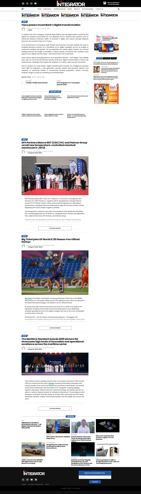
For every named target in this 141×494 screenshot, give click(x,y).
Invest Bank (41, 77)
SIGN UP (95, 482)
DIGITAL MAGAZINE (87, 9)
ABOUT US (77, 9)
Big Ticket (28, 298)
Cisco (34, 77)
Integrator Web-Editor (35, 153)
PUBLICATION (47, 9)
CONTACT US (99, 9)
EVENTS (70, 9)
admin (30, 30)
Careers (24, 484)
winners (51, 383)
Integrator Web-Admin (35, 247)
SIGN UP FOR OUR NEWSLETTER (95, 473)
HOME (39, 9)
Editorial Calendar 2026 (35, 484)
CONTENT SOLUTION (59, 9)
